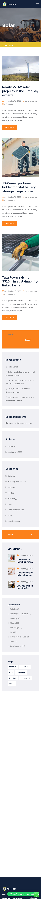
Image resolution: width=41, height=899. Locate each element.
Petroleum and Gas (16, 510)
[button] (23, 894)
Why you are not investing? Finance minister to (25, 589)
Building (11, 476)
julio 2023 (12, 446)
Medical (11, 493)
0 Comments (9, 104)
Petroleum (25, 678)
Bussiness (25, 667)
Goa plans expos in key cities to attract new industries (25, 576)
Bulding (12, 667)
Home (4, 45)
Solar (10, 515)
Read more (9, 127)
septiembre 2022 (15, 452)
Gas (11, 672)
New (10, 504)
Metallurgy (12, 498)
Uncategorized (14, 521)
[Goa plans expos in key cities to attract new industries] (11, 572)
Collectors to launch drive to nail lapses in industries (24, 563)
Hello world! (13, 367)
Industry (11, 487)
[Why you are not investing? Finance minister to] (11, 585)
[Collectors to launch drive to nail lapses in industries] (11, 558)
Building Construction (17, 481)
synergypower (31, 101)
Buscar (10, 334)
